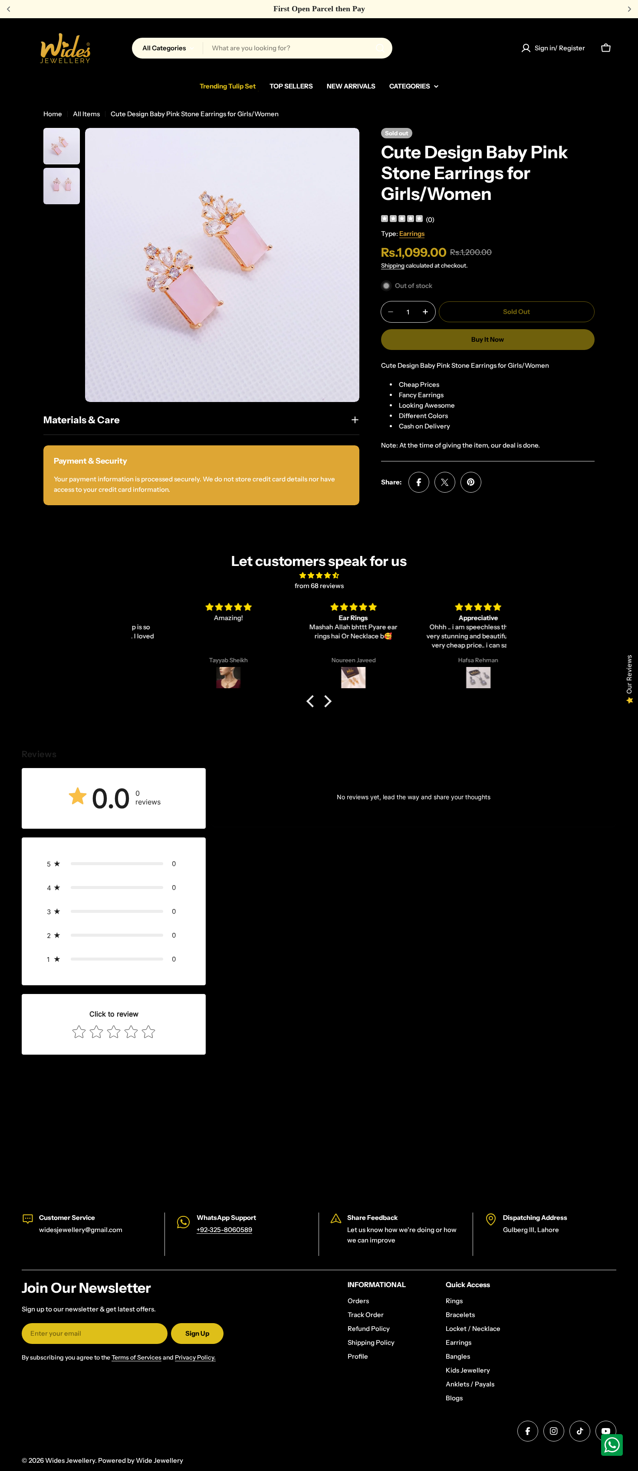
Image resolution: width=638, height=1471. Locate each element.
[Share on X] (444, 482)
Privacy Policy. (195, 1357)
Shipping (393, 265)
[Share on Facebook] (418, 482)
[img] (402, 219)
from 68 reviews (319, 586)
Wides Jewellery (70, 1460)
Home (52, 114)
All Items (86, 114)
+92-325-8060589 (224, 1230)
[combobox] (262, 48)
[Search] (380, 48)
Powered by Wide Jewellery (140, 1460)
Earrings (411, 233)
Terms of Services (136, 1357)
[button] (312, 701)
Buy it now (487, 339)
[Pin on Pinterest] (470, 482)
